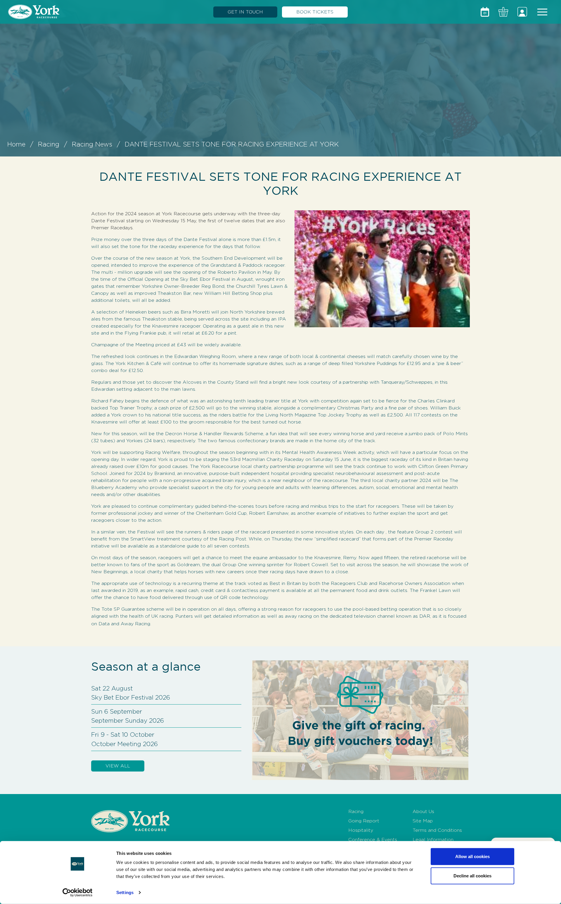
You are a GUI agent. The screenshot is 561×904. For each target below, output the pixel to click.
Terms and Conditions (437, 830)
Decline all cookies (472, 875)
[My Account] (522, 12)
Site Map (423, 820)
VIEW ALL (117, 765)
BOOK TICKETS (314, 11)
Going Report (363, 820)
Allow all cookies (472, 856)
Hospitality (360, 830)
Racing (48, 144)
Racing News (92, 144)
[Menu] (542, 12)
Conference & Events (372, 839)
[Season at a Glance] (485, 12)
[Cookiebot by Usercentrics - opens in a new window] (77, 892)
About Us (423, 811)
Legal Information (433, 839)
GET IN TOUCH (245, 11)
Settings (125, 892)
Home (16, 144)
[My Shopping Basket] (503, 12)
